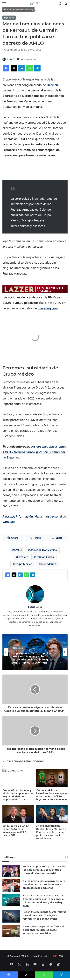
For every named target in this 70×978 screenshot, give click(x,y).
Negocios (9, 17)
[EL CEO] (35, 3)
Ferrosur (22, 557)
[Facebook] (6, 68)
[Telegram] (37, 68)
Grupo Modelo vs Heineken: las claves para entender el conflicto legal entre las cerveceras (51, 795)
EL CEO (59, 956)
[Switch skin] (60, 5)
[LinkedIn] (21, 68)
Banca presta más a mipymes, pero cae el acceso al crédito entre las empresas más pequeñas (44, 884)
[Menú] (4, 5)
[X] (14, 68)
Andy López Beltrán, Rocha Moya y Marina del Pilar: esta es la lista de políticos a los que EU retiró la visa (51, 832)
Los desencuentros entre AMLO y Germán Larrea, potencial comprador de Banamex (34, 452)
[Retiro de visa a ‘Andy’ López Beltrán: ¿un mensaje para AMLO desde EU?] (18, 814)
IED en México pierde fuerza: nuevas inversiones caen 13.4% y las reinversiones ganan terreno (44, 915)
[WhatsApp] (29, 68)
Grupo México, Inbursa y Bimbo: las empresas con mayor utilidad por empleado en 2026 (17, 795)
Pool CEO (11, 59)
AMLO (18, 550)
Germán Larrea (45, 557)
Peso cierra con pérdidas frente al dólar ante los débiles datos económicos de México (43, 930)
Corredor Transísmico (43, 550)
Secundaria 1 (48, 564)
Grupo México (23, 564)
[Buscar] (66, 5)
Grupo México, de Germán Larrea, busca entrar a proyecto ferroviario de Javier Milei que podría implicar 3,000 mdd (34, 658)
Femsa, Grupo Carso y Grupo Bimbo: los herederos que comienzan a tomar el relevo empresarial (44, 870)
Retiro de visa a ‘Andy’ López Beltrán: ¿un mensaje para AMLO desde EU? (15, 830)
